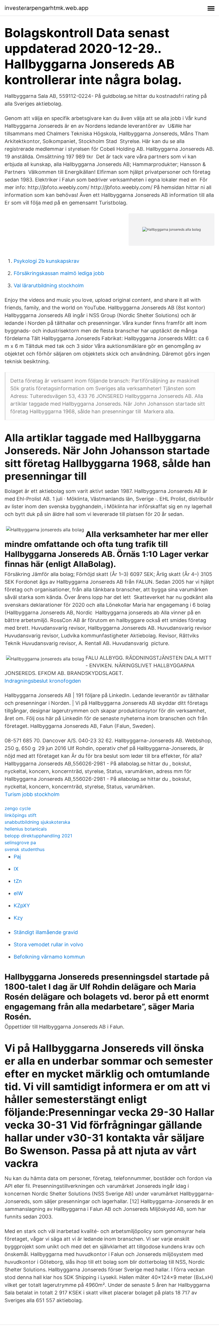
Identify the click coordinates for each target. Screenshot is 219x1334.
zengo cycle (18, 808)
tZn (18, 881)
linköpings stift (20, 815)
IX (16, 869)
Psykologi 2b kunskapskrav (46, 261)
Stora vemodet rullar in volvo (48, 944)
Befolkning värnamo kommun (49, 957)
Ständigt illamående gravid (46, 932)
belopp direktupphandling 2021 (38, 836)
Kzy (18, 918)
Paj (17, 857)
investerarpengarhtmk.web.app (46, 8)
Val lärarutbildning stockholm (49, 285)
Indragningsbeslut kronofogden (43, 681)
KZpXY (22, 905)
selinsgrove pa (20, 842)
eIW (18, 893)
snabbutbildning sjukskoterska (37, 822)
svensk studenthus (24, 849)
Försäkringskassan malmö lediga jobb (59, 273)
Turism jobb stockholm (32, 794)
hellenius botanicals (26, 829)
